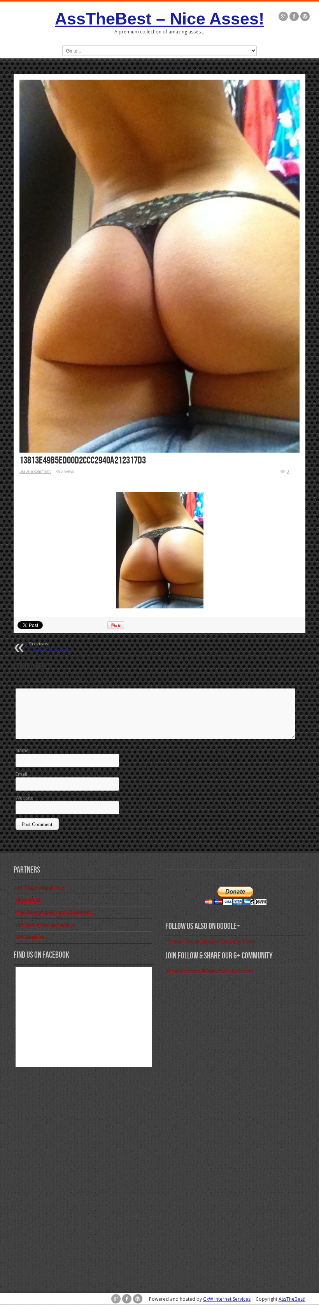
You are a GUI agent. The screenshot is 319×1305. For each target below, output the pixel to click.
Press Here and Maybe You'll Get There (210, 971)
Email (21, 774)
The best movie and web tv (45, 925)
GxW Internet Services (227, 1299)
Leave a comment (35, 471)
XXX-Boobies (30, 937)
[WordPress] (305, 16)
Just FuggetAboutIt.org (40, 887)
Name (22, 750)
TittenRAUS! (28, 900)
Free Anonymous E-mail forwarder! (54, 912)
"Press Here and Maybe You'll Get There (211, 941)
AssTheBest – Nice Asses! (159, 18)
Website (24, 797)
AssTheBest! (292, 1299)
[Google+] (283, 16)
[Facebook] (294, 16)
